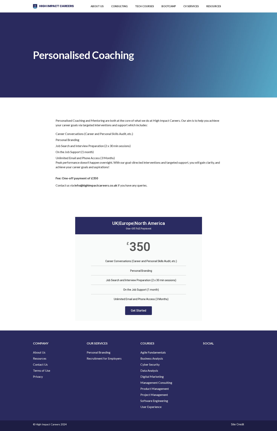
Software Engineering (154, 400)
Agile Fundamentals (153, 352)
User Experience (150, 407)
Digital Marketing (152, 376)
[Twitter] (207, 353)
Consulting (119, 6)
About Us (97, 6)
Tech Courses (144, 6)
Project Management (154, 394)
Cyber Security (150, 364)
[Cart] (237, 6)
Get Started (138, 310)
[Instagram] (228, 353)
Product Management (154, 388)
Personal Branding (98, 352)
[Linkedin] (218, 353)
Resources (213, 6)
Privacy (38, 376)
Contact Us (40, 364)
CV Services (191, 6)
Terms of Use (41, 370)
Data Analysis (149, 370)
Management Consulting (156, 382)
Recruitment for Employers (104, 358)
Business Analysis (151, 358)
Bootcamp (168, 6)
